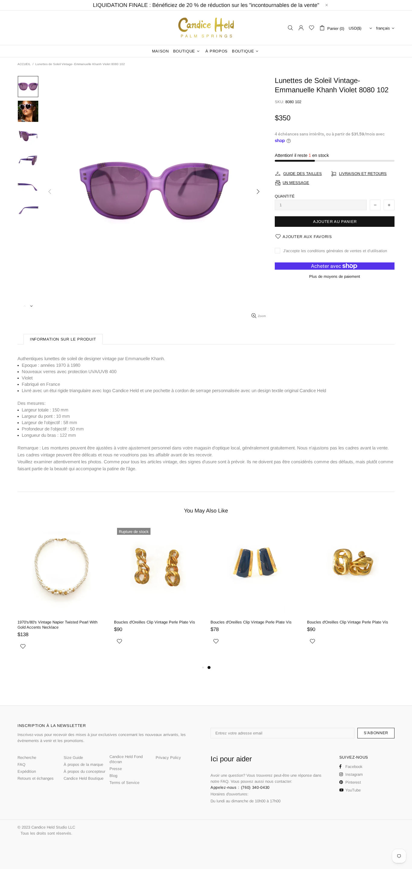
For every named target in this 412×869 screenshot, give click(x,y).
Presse (115, 768)
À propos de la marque (83, 764)
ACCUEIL (24, 64)
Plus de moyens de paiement (334, 276)
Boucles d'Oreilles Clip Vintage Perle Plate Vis (154, 622)
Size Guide (73, 757)
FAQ (21, 764)
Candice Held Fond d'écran (126, 759)
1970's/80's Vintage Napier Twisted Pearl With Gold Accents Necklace (57, 625)
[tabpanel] (254, 592)
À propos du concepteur (84, 771)
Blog (113, 775)
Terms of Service (124, 782)
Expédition (26, 771)
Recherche (26, 757)
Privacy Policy (168, 757)
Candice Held (206, 28)
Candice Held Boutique (83, 778)
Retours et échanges (35, 778)
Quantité (285, 196)
